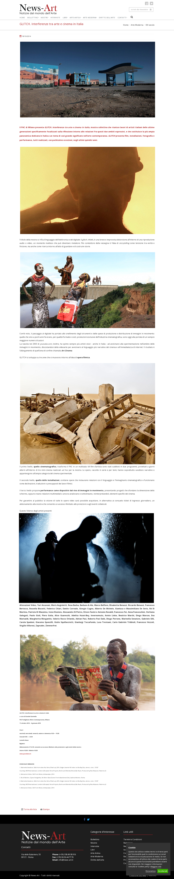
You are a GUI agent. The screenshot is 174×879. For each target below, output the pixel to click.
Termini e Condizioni (132, 839)
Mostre (44, 17)
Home (22, 17)
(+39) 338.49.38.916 (67, 854)
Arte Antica (75, 17)
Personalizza (151, 871)
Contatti (122, 17)
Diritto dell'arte (97, 860)
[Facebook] (146, 3)
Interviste (55, 17)
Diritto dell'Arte (107, 17)
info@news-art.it (65, 860)
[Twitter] (151, 3)
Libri (65, 17)
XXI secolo (150, 25)
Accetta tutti (162, 871)
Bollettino (32, 17)
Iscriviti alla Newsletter (139, 9)
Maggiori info (155, 866)
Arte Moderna (89, 17)
